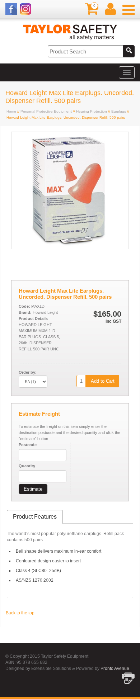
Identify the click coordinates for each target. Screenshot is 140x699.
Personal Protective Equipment (46, 111)
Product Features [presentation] (35, 517)
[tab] (35, 517)
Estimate (33, 489)
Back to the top (20, 612)
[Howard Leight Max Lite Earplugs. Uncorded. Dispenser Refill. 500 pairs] (70, 247)
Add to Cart (103, 381)
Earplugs (118, 111)
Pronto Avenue (115, 668)
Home (11, 111)
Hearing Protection (91, 111)
